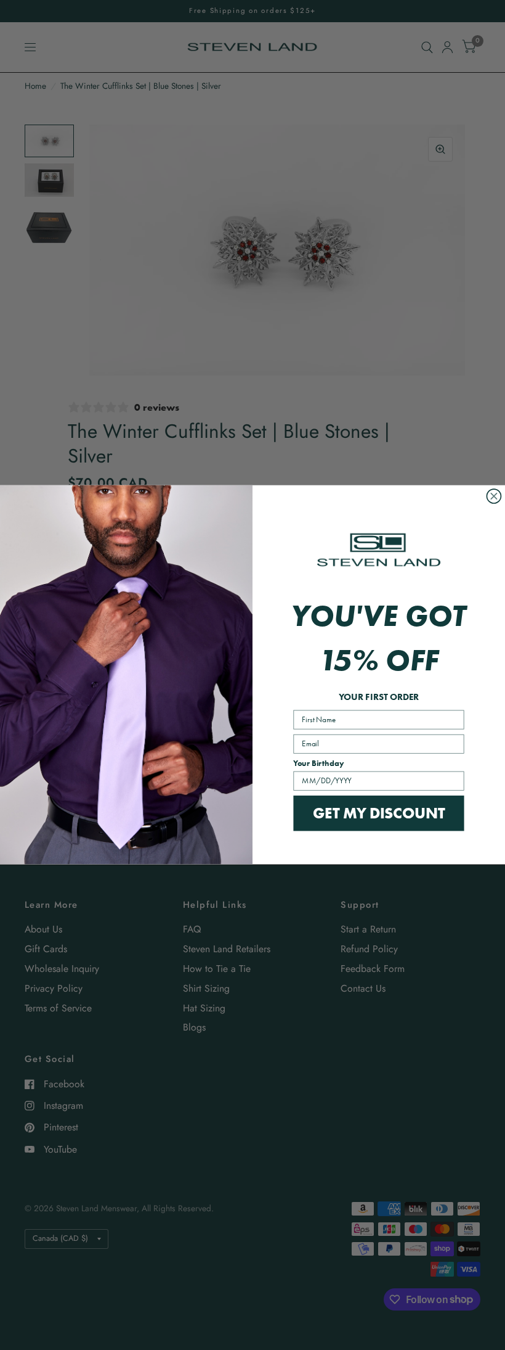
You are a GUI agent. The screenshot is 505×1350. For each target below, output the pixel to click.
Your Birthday (318, 763)
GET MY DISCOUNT (379, 813)
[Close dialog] (494, 496)
